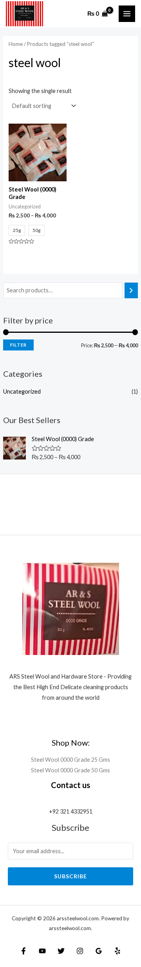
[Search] (131, 290)
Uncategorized (22, 391)
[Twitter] (61, 950)
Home (16, 44)
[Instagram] (79, 950)
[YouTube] (42, 950)
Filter (18, 344)
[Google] (98, 950)
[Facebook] (23, 950)
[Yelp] (117, 950)
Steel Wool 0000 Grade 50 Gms (70, 770)
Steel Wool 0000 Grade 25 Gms (70, 759)
